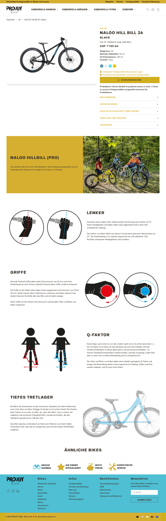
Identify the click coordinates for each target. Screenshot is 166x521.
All (19, 20)
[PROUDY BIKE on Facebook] (8, 492)
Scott (40, 496)
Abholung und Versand (113, 118)
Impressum (105, 493)
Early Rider (42, 493)
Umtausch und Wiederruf (111, 496)
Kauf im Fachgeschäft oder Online (119, 111)
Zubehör (127, 10)
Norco (40, 502)
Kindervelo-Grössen (74, 10)
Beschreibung (108, 97)
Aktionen (42, 508)
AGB (102, 487)
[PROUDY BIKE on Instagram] (13, 492)
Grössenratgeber (76, 499)
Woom (40, 487)
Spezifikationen (108, 104)
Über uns (73, 490)
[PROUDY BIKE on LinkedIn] (17, 492)
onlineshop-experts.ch (47, 517)
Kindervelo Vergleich (47, 484)
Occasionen (43, 505)
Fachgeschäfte (75, 484)
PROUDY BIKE (17, 517)
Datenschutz (105, 490)
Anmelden (144, 499)
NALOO (103, 28)
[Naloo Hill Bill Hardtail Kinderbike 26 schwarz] (51, 55)
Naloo (40, 490)
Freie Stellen (74, 493)
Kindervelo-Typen (105, 10)
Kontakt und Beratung (78, 487)
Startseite (10, 20)
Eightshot (42, 499)
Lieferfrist (106, 125)
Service (72, 496)
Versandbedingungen (109, 484)
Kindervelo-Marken (43, 10)
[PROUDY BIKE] (14, 9)
